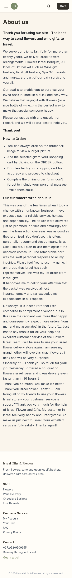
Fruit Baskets (11, 503)
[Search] (48, 6)
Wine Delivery (12, 494)
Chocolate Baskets (15, 498)
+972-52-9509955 (15, 547)
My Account (10, 518)
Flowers (8, 489)
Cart (63, 6)
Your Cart (9, 523)
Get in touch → (13, 557)
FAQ (5, 527)
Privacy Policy (12, 532)
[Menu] (6, 6)
